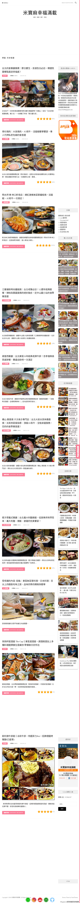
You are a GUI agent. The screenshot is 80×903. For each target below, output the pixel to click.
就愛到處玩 (63, 222)
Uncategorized (64, 220)
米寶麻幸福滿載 (40, 13)
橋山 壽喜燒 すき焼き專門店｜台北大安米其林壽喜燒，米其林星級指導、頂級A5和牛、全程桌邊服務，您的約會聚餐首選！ (27, 423)
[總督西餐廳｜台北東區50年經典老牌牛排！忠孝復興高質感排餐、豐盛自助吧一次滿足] (28, 381)
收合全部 (67, 215)
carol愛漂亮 (63, 218)
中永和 (5, 743)
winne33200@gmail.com (65, 109)
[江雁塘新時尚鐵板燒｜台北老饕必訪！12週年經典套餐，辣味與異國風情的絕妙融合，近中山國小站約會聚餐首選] (28, 318)
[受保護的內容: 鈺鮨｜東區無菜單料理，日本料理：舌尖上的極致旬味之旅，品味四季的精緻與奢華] (28, 606)
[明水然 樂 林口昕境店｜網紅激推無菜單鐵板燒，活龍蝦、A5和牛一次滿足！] (28, 220)
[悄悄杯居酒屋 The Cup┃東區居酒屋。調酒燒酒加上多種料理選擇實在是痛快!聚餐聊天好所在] (28, 666)
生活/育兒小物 (64, 232)
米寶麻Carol (14, 75)
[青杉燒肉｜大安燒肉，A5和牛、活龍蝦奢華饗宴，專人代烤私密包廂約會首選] (28, 156)
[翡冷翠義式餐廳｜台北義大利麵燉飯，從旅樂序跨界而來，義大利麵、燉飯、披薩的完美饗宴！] (28, 542)
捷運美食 (63, 229)
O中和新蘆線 (6, 300)
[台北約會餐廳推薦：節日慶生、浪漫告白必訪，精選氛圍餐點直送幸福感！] (28, 93)
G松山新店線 (6, 525)
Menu (6, 3)
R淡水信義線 (6, 430)
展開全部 (61, 215)
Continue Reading (16, 119)
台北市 (5, 75)
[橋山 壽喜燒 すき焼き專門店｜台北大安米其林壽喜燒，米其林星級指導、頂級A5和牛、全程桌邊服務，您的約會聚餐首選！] (28, 448)
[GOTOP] (52, 899)
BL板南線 (5, 139)
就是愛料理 (63, 227)
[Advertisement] (40, 38)
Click (78, 452)
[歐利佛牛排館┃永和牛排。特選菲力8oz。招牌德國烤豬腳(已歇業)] (28, 773)
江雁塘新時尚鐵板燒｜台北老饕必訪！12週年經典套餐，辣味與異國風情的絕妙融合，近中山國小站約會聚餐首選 (28, 293)
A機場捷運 (6, 202)
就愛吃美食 (63, 225)
